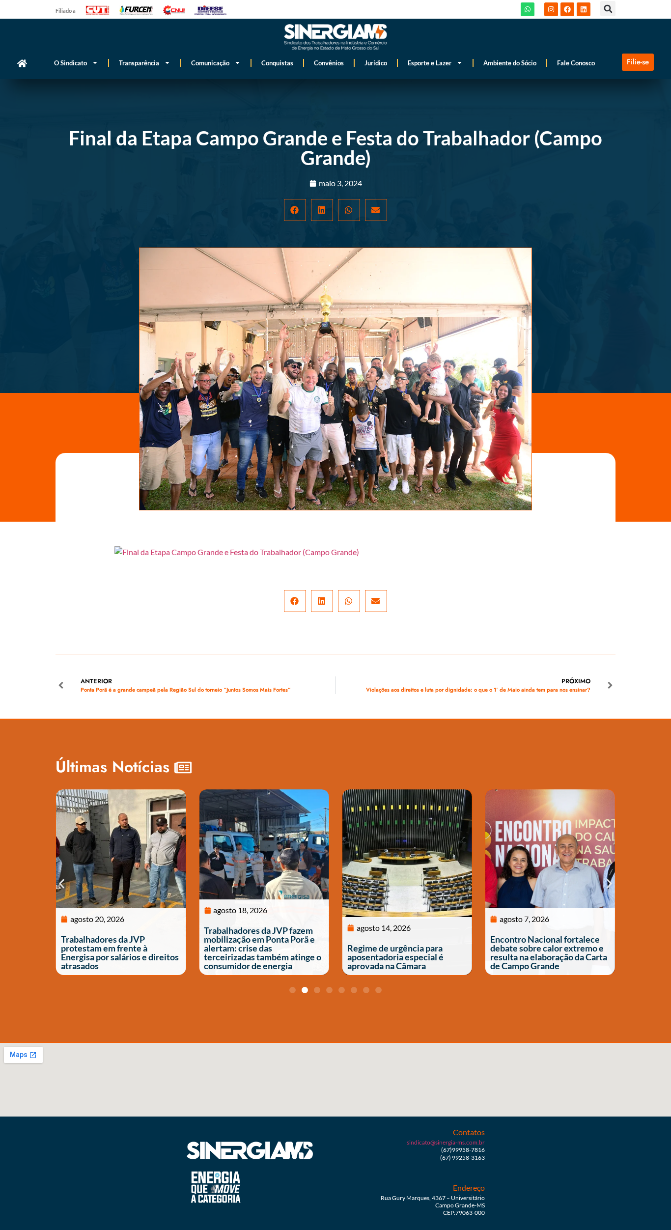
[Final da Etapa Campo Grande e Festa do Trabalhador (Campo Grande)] (236, 552)
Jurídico (375, 63)
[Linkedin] (583, 9)
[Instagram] (551, 9)
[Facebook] (567, 9)
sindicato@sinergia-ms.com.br (446, 1142)
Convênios (329, 63)
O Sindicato (70, 63)
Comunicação (210, 63)
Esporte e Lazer (429, 63)
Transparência (139, 63)
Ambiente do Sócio (509, 63)
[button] (607, 8)
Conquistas (277, 63)
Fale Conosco (576, 63)
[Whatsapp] (527, 9)
